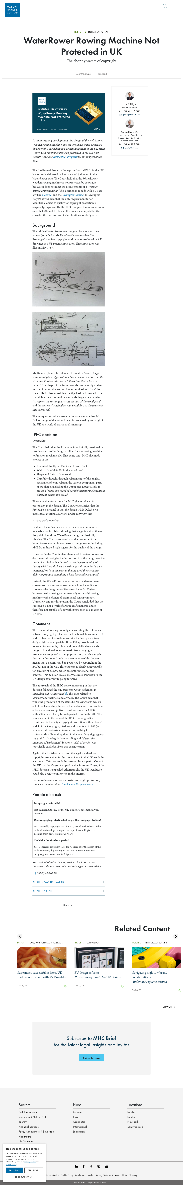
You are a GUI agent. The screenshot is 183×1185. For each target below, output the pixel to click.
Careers (77, 1111)
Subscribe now (91, 1058)
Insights (80, 31)
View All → (169, 1007)
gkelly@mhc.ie (131, 148)
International (80, 1126)
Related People (42, 891)
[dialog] (24, 1163)
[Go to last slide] (20, 936)
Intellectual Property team (77, 784)
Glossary (133, 1175)
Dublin (131, 1111)
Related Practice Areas (48, 882)
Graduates (79, 1121)
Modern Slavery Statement (100, 1175)
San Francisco (135, 1126)
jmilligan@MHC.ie (131, 114)
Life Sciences (26, 1141)
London (131, 1116)
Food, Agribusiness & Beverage (36, 1131)
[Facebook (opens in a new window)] (83, 1166)
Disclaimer (80, 1175)
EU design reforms (97, 974)
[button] (24, 1177)
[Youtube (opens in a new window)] (106, 1166)
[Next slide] (175, 936)
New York (132, 1121)
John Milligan (129, 104)
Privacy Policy (52, 1175)
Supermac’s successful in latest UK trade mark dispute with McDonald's (41, 974)
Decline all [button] (33, 1170)
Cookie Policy (67, 1175)
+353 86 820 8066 (131, 144)
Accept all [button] (14, 1170)
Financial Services (29, 1126)
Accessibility (121, 1175)
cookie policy (11, 1164)
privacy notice (30, 1162)
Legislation (79, 1131)
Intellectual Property (65, 157)
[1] (65, 694)
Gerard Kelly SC (129, 131)
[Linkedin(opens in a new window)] (76, 1166)
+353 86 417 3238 (131, 111)
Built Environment (28, 1111)
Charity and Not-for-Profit (33, 1116)
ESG (75, 1116)
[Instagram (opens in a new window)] (99, 1166)
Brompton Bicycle (72, 195)
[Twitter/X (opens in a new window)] (91, 1166)
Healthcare (25, 1136)
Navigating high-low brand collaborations (149, 977)
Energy (23, 1121)
